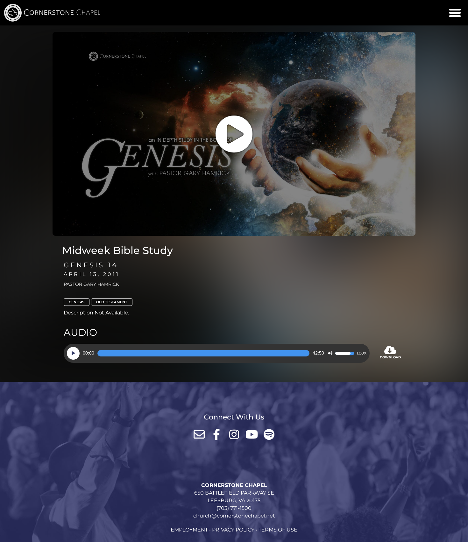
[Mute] (330, 353)
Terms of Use (278, 530)
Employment (189, 530)
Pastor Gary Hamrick (91, 284)
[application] (216, 353)
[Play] (73, 353)
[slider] (203, 353)
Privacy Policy (233, 530)
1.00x (361, 353)
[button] (454, 12)
